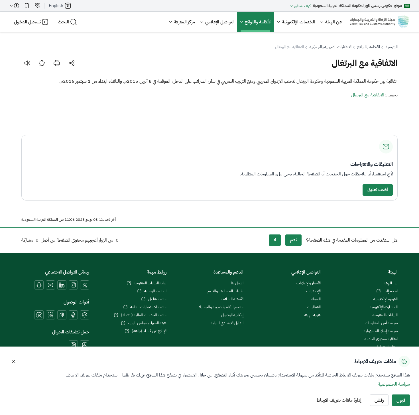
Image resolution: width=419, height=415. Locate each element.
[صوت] (27, 63)
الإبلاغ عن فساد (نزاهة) (149, 331)
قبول (400, 400)
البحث (63, 22)
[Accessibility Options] (15, 5)
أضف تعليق (377, 189)
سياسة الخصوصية (394, 384)
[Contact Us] (37, 5)
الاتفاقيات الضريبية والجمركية (330, 47)
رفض (379, 400)
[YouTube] (50, 285)
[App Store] (84, 344)
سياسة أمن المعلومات (381, 323)
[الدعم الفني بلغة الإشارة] (61, 314)
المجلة (315, 299)
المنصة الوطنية (155, 291)
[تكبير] (39, 314)
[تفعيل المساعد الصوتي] (73, 314)
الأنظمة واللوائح (258, 22)
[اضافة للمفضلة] (42, 63)
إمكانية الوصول (232, 315)
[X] (84, 285)
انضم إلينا (390, 291)
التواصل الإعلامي (220, 22)
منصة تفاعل (157, 299)
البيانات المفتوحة (385, 315)
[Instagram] (73, 285)
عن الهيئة (333, 22)
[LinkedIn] (61, 285)
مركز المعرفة (184, 22)
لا (275, 239)
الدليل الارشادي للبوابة (227, 323)
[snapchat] (39, 285)
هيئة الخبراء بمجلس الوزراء (147, 323)
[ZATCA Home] (379, 22)
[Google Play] (73, 344)
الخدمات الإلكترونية (298, 22)
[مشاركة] (71, 63)
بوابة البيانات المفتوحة (150, 283)
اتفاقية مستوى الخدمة (381, 339)
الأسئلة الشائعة (232, 299)
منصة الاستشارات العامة (148, 307)
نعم (293, 239)
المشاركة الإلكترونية (384, 307)
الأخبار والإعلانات (308, 283)
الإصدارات (313, 291)
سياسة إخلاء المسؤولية (381, 331)
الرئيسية (392, 47)
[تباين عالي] (84, 314)
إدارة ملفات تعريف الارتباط (339, 400)
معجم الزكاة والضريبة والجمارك (220, 307)
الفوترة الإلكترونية (385, 299)
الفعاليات (313, 307)
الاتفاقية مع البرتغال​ (367, 95)
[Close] (13, 361)
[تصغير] (50, 314)
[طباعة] (56, 63)
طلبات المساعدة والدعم (225, 291)
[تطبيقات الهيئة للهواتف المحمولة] (26, 5)
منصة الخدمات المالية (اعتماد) (143, 315)
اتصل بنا (237, 283)
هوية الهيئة (312, 315)
